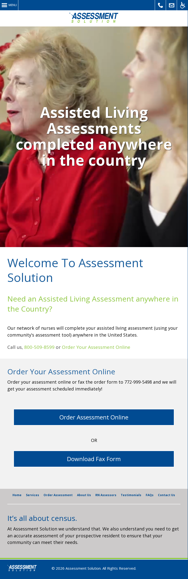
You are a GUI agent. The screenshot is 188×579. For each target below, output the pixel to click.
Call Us (160, 5)
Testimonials (131, 495)
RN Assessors (105, 495)
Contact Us (171, 5)
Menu (13, 5)
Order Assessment (58, 495)
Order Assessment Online (93, 417)
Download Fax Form (94, 459)
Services (32, 495)
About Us (84, 495)
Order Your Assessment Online (96, 347)
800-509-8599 (39, 347)
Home (17, 495)
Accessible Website (182, 5)
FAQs (150, 495)
